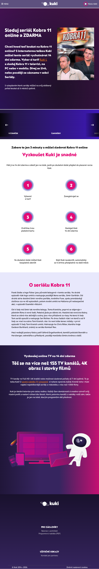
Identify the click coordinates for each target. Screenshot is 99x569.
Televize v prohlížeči (49, 531)
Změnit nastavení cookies (77, 567)
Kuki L (43, 59)
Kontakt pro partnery (49, 555)
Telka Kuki (92, 4)
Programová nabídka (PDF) (49, 533)
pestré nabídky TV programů (35, 381)
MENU (5, 4)
